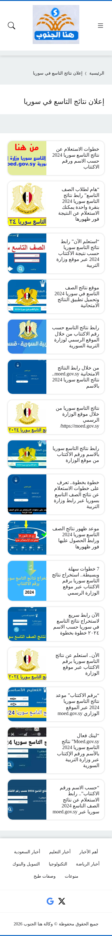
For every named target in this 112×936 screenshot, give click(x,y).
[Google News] (50, 901)
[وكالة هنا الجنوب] (56, 24)
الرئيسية (96, 73)
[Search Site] (11, 25)
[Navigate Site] (100, 25)
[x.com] (62, 901)
